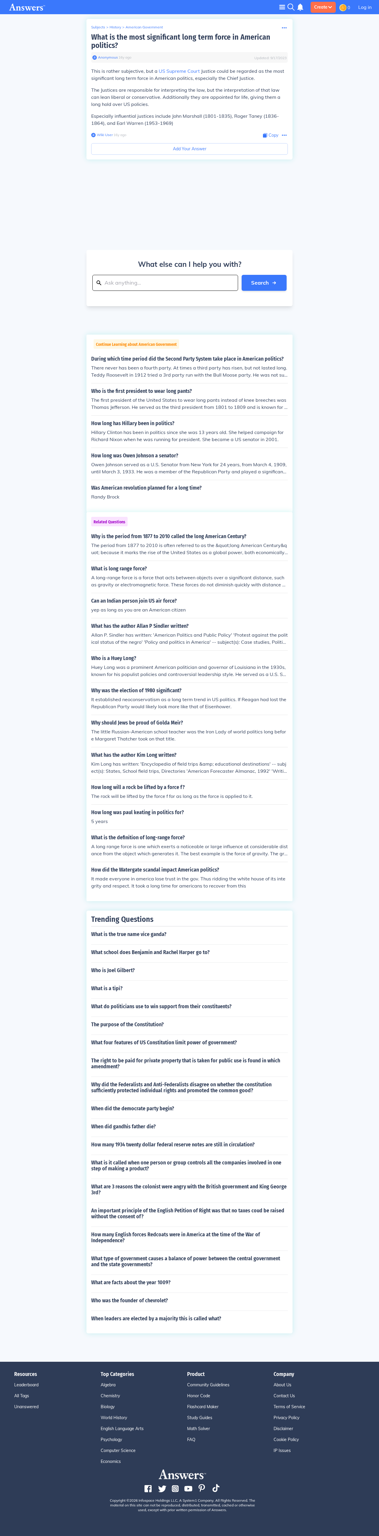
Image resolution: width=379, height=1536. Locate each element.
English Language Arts (122, 1428)
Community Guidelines (208, 1384)
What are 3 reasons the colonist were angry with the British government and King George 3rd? (189, 1189)
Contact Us (284, 1395)
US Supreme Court (179, 71)
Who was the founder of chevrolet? (129, 1300)
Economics (111, 1461)
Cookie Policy (286, 1439)
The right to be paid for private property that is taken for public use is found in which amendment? (185, 1063)
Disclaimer (283, 1428)
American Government (144, 27)
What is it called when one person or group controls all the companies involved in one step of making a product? (186, 1165)
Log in (365, 7)
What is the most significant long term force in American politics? (180, 41)
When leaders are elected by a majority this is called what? (156, 1318)
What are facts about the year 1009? (131, 1282)
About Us (282, 1384)
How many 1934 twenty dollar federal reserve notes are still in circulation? (173, 1144)
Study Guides (199, 1417)
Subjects (98, 27)
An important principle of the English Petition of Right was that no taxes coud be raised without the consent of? (187, 1213)
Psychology (111, 1439)
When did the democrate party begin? (132, 1108)
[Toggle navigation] (282, 7)
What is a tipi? (107, 988)
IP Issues (282, 1450)
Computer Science (118, 1450)
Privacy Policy (286, 1417)
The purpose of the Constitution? (127, 1024)
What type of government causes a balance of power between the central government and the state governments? (185, 1261)
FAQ (191, 1439)
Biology (108, 1406)
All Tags (21, 1395)
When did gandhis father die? (123, 1126)
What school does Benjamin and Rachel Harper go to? (150, 952)
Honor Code (198, 1395)
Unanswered (26, 1406)
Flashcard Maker (203, 1406)
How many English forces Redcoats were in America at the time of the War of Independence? (175, 1237)
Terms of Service (289, 1406)
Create (320, 7)
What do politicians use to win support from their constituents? (161, 1006)
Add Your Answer (189, 148)
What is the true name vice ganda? (128, 934)
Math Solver (198, 1428)
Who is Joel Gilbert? (113, 970)
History (115, 27)
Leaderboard (26, 1384)
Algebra (108, 1384)
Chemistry (110, 1395)
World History (114, 1417)
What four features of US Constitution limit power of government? (164, 1042)
